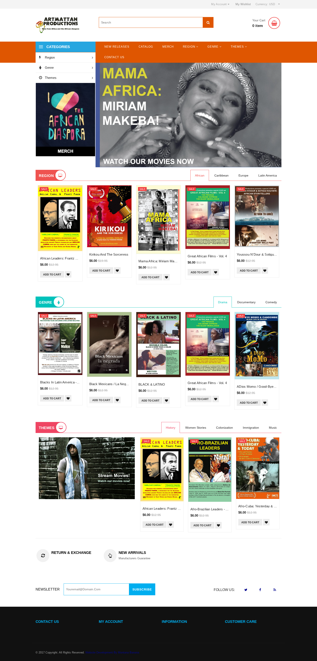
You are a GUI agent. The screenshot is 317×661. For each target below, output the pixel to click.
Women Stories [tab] (195, 427)
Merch (168, 46)
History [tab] (170, 427)
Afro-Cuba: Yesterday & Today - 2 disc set (269, 506)
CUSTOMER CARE (241, 622)
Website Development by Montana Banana (112, 652)
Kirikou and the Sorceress (108, 254)
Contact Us (114, 57)
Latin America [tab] (267, 175)
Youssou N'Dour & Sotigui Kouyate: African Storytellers (277, 254)
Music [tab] (273, 427)
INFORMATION (174, 622)
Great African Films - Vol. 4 (207, 256)
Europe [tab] (243, 175)
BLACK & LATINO (151, 384)
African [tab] (199, 175)
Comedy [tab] (271, 302)
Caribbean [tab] (221, 175)
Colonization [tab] (224, 427)
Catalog (146, 46)
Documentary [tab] (246, 302)
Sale (44, 189)
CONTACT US (47, 622)
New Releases (116, 46)
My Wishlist (243, 4)
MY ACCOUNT (111, 622)
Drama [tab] (222, 302)
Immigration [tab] (251, 427)
